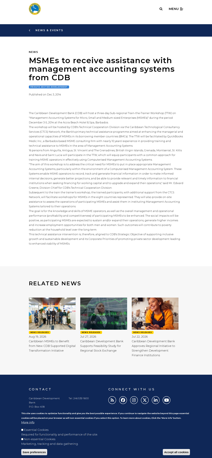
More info (27, 422)
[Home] (35, 9)
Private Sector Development (49, 87)
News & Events (48, 30)
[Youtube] (166, 400)
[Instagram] (134, 400)
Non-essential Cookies (39, 439)
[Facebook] (123, 400)
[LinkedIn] (156, 400)
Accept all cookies (176, 452)
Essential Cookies (36, 430)
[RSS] (112, 400)
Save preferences (34, 452)
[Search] (161, 9)
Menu (174, 9)
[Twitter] (145, 400)
